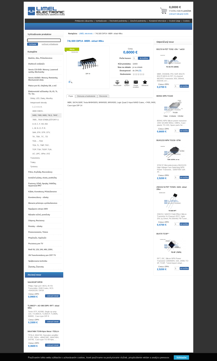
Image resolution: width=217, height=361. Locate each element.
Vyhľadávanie (101, 21)
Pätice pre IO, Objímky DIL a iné (42, 86)
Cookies (186, 21)
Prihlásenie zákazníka (84, 21)
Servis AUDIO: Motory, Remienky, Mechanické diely (43, 79)
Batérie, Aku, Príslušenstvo (40, 58)
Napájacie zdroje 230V (38, 209)
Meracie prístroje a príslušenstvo (42, 203)
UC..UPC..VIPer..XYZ (41, 154)
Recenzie (103, 96)
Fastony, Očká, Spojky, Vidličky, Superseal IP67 (42, 184)
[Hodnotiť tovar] (141, 74)
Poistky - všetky (35, 226)
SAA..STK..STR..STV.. (41, 132)
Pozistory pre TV (35, 244)
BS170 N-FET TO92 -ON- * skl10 (170, 49)
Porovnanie (117, 85)
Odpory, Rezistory (36, 221)
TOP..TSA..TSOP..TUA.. (42, 149)
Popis (70, 96)
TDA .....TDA (37, 141)
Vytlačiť (126, 85)
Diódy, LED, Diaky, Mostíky (41, 98)
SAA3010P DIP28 (35, 282)
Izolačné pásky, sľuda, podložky (42, 178)
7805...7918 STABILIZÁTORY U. (45, 120)
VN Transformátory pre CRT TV (42, 255)
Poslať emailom (136, 86)
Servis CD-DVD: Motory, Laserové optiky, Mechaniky (43, 71)
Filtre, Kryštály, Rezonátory (40, 172)
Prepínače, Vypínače (37, 238)
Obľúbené (145, 85)
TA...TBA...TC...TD (40, 137)
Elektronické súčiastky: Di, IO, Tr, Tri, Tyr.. (42, 92)
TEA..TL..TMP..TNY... (41, 145)
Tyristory (34, 167)
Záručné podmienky (138, 21)
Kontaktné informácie (157, 21)
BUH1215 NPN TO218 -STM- (168, 140)
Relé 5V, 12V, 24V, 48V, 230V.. (40, 249)
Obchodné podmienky (118, 21)
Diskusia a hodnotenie (86, 96)
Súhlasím (181, 357)
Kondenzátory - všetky (38, 197)
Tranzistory (35, 158)
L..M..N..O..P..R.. (39, 128)
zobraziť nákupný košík (179, 14)
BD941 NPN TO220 (164, 96)
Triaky (33, 162)
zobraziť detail (52, 296)
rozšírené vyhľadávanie (50, 44)
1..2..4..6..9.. (37, 107)
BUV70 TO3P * (162, 234)
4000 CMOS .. (38, 111)
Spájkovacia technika (37, 261)
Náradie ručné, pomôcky (39, 215)
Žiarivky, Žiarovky (36, 267)
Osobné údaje (174, 21)
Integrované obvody (38, 103)
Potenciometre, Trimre (38, 232)
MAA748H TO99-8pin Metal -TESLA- (43, 331)
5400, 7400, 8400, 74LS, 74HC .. (45, 115)
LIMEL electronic (86, 33)
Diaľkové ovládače (36, 64)
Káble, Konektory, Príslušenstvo (42, 192)
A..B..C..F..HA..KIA (40, 124)
